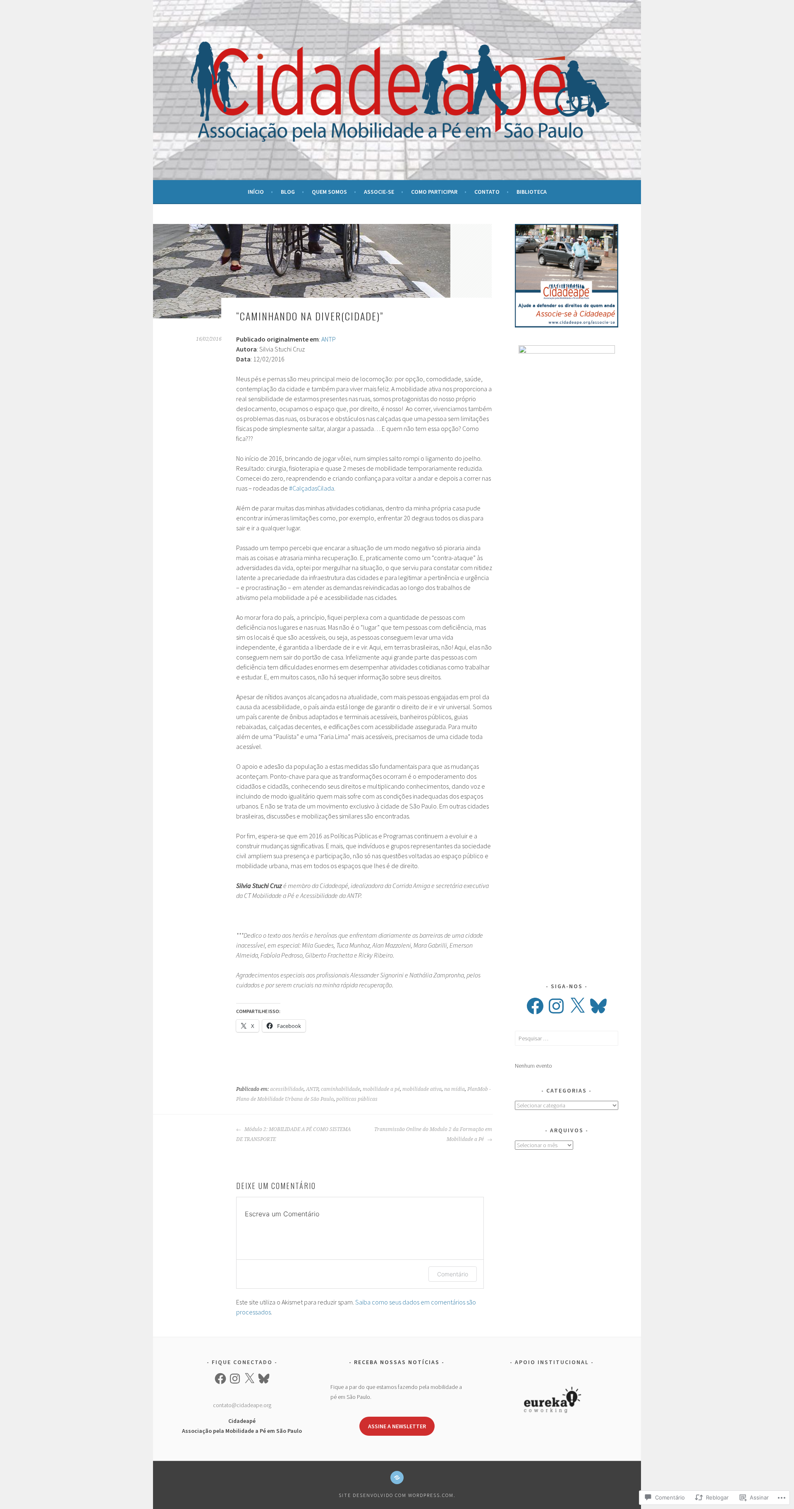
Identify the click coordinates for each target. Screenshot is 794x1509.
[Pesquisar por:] (566, 1038)
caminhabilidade (340, 1089)
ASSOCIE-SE (379, 191)
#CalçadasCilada (311, 488)
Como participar (434, 191)
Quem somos (329, 191)
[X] (577, 1006)
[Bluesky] (598, 1006)
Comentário (452, 1274)
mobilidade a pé (381, 1089)
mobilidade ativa (422, 1089)
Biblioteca (532, 191)
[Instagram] (556, 1006)
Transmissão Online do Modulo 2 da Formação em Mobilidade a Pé (433, 1134)
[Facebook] (535, 1006)
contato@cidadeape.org (242, 1405)
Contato (487, 191)
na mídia (454, 1089)
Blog (288, 191)
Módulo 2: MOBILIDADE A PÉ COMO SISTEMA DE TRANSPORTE (293, 1134)
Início (256, 191)
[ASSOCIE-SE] (397, 1477)
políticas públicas (357, 1099)
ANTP (328, 339)
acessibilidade (287, 1089)
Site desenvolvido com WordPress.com (396, 1495)
